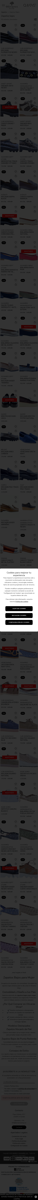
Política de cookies (21, 602)
